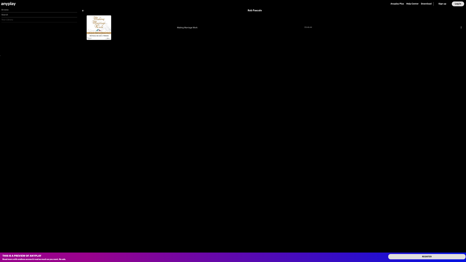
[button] (39, 9)
